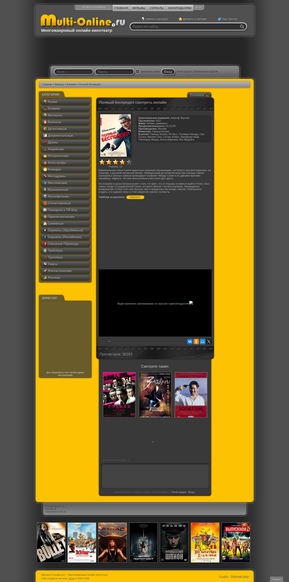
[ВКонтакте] (190, 341)
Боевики (71, 84)
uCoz (71, 578)
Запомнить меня (150, 71)
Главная (121, 8)
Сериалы (157, 8)
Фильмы (138, 8)
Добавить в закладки (195, 19)
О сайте (223, 576)
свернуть (135, 197)
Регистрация (184, 71)
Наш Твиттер (229, 19)
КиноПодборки (179, 8)
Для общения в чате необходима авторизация (65, 373)
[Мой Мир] (202, 341)
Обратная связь (240, 576)
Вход (191, 492)
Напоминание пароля (205, 71)
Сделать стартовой (156, 19)
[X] (209, 341)
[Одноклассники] (196, 341)
